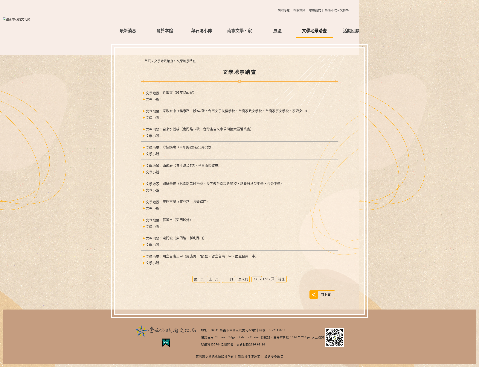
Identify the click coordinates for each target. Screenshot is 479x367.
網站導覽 (284, 10)
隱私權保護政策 (249, 356)
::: (276, 10)
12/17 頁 (268, 279)
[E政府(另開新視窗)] (166, 343)
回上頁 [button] (326, 295)
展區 (277, 30)
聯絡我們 (315, 10)
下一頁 (228, 279)
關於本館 (164, 30)
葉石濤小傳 (201, 30)
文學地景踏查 (314, 30)
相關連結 (299, 10)
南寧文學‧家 (239, 30)
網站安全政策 (273, 356)
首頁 (147, 61)
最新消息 (128, 30)
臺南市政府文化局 (337, 10)
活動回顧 (351, 30)
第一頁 (199, 279)
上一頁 (213, 279)
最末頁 (243, 279)
